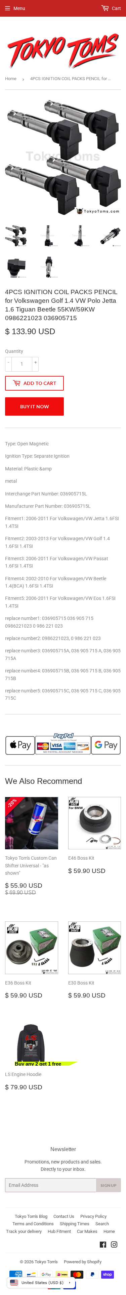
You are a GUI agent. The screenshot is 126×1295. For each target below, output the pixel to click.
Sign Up (108, 1185)
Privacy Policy (93, 1216)
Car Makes (87, 1231)
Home (10, 78)
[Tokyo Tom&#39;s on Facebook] (103, 1245)
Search (102, 1223)
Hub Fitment (59, 1231)
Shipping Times (74, 1223)
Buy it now (34, 406)
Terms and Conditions (33, 1223)
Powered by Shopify (82, 1261)
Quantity (14, 351)
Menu (19, 8)
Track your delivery (24, 1231)
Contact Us (63, 1216)
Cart (116, 8)
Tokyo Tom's (46, 1261)
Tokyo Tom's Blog (31, 1216)
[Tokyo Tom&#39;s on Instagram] (114, 1245)
